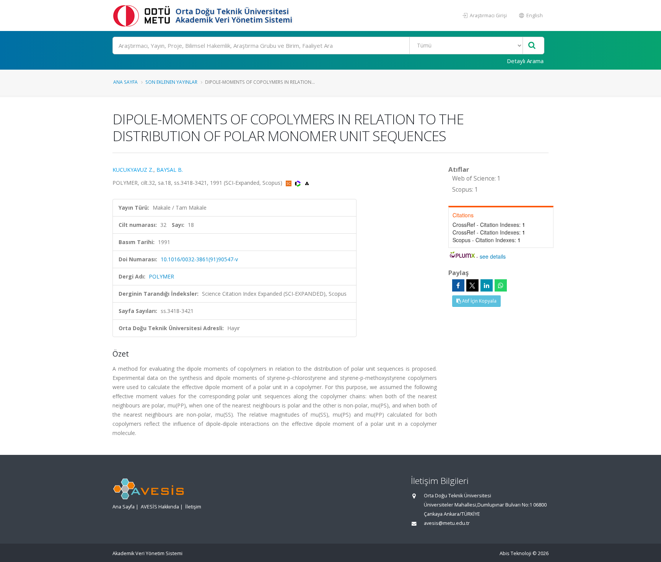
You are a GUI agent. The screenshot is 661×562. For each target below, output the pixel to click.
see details (493, 256)
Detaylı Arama (525, 61)
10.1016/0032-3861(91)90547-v (199, 259)
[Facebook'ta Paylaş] (458, 285)
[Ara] (532, 45)
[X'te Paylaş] (472, 285)
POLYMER (161, 276)
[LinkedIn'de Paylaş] (486, 285)
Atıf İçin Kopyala (479, 301)
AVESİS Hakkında (160, 506)
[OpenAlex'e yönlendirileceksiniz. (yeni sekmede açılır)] (307, 182)
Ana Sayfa (125, 82)
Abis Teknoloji (515, 553)
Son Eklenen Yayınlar (171, 82)
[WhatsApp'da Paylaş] (501, 285)
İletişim (193, 506)
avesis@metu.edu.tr (447, 523)
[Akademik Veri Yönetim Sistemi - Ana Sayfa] (143, 15)
